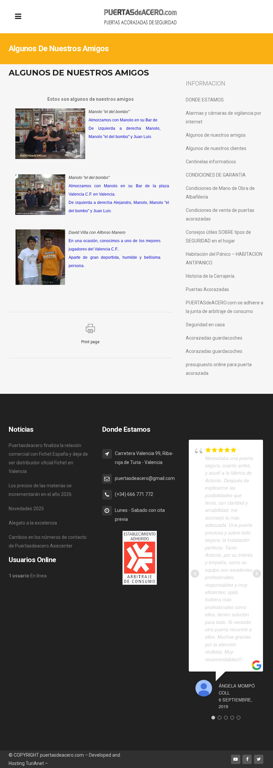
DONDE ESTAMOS (205, 99)
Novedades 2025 (26, 508)
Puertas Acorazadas (207, 289)
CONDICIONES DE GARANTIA (216, 175)
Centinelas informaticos (211, 161)
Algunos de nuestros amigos (216, 135)
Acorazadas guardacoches (214, 338)
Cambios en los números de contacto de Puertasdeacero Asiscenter (48, 541)
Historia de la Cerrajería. (210, 276)
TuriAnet (35, 763)
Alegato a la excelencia (33, 523)
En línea (28, 575)
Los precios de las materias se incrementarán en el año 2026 (40, 490)
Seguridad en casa (205, 324)
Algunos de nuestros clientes (216, 148)
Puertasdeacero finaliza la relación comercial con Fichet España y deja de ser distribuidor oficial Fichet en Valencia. (48, 458)
